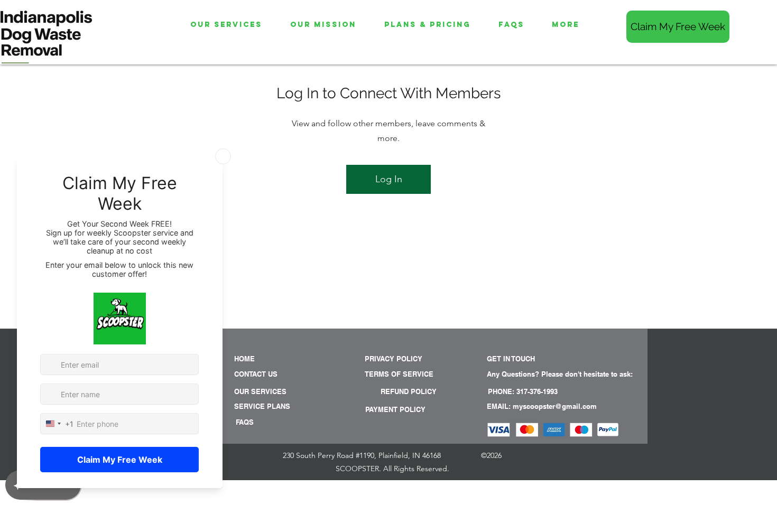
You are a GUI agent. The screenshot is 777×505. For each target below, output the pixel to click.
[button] (530, 374)
